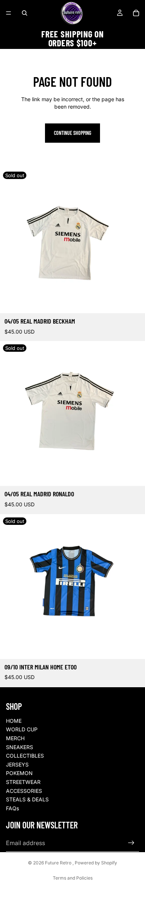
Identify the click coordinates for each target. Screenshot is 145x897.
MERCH (15, 738)
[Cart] (136, 13)
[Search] (24, 13)
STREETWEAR (23, 782)
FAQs (12, 808)
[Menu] (8, 12)
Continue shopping (72, 133)
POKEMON (19, 773)
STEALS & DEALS (27, 799)
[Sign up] (131, 843)
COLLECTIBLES (25, 755)
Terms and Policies (73, 878)
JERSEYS (17, 764)
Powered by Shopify (96, 862)
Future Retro (58, 862)
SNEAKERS (19, 747)
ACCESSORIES (24, 791)
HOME (14, 721)
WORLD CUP (22, 729)
